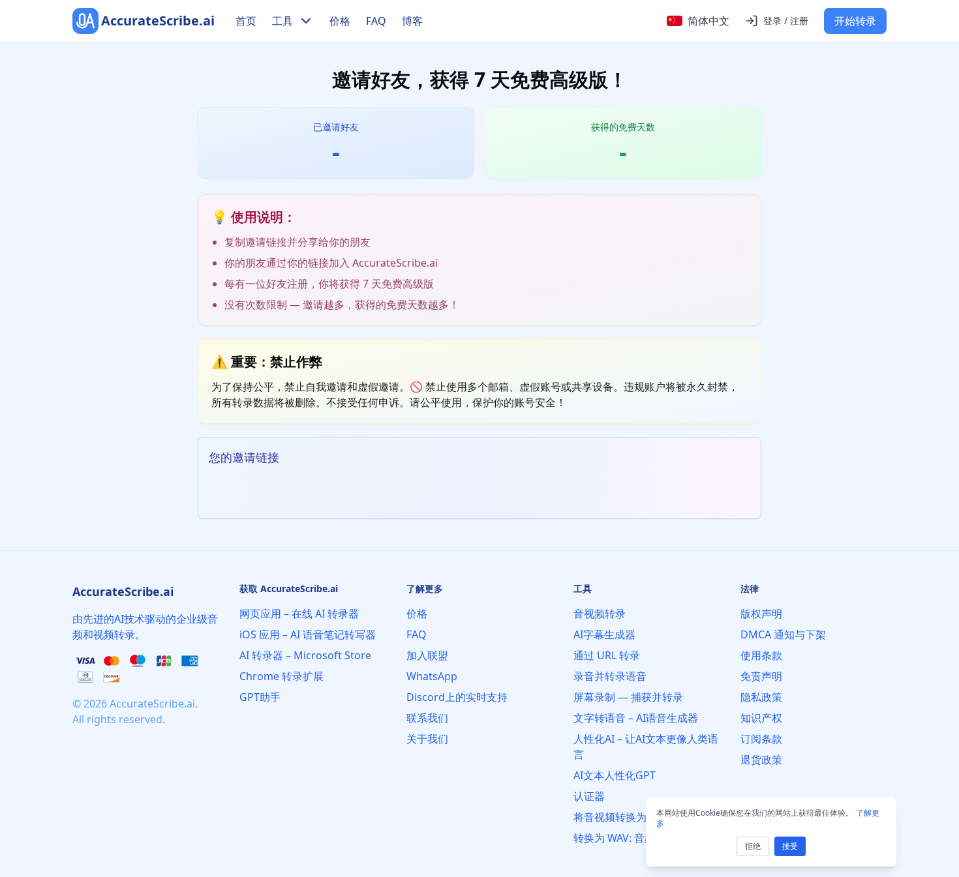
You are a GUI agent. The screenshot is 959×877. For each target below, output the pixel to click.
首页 (246, 21)
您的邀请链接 (244, 457)
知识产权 (761, 718)
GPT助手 (260, 697)
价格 (339, 21)
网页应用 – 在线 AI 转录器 (299, 613)
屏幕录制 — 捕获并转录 (628, 697)
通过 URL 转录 (606, 655)
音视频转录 (599, 613)
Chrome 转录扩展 (281, 676)
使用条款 (761, 655)
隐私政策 (761, 697)
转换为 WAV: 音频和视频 (629, 838)
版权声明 (761, 613)
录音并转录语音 (610, 676)
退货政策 (761, 759)
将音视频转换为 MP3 (622, 817)
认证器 (589, 796)
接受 (790, 846)
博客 (412, 21)
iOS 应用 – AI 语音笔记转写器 (307, 634)
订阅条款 (761, 739)
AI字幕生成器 (604, 634)
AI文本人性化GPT (614, 775)
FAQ (376, 21)
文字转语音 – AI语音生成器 (635, 718)
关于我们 (427, 739)
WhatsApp (431, 676)
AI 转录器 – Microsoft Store (305, 655)
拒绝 (753, 846)
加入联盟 (427, 655)
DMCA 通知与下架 (783, 634)
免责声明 (761, 676)
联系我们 (427, 718)
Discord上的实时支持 (457, 697)
